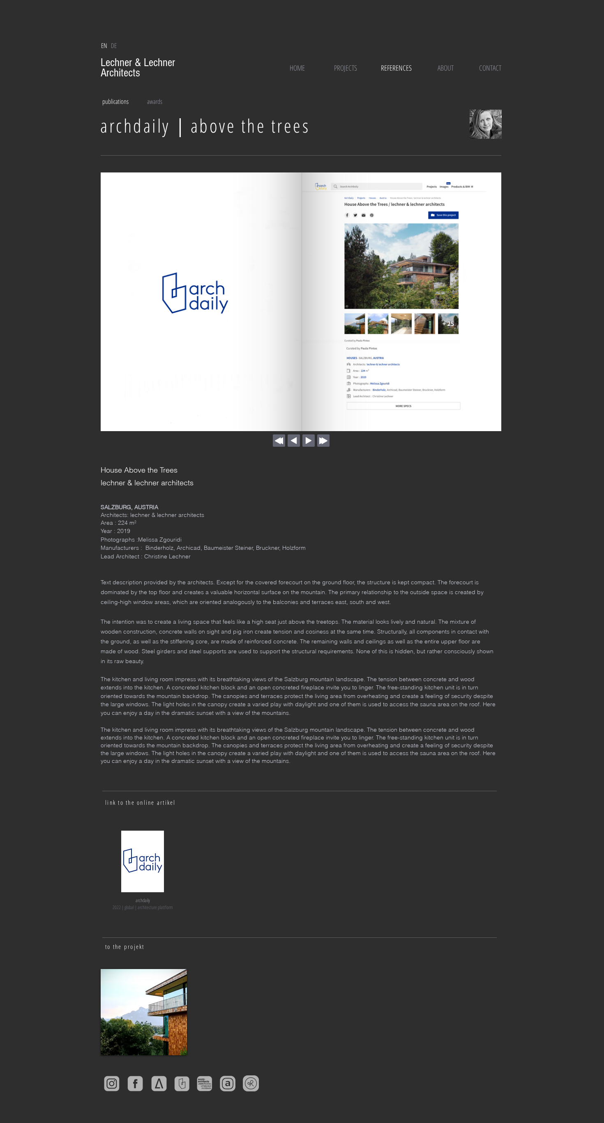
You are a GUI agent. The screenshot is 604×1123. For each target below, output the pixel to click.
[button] (104, 45)
